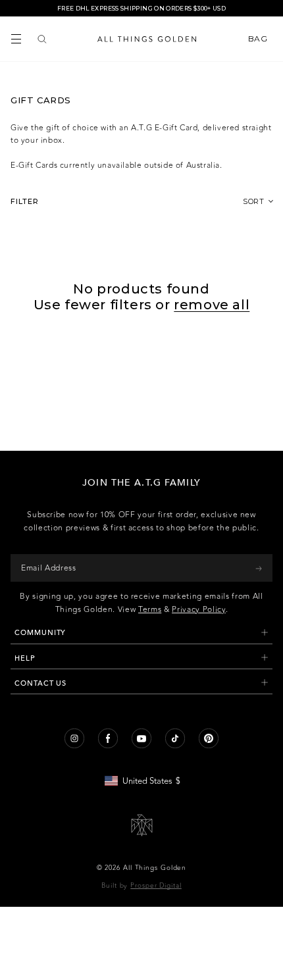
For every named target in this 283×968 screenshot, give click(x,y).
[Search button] (42, 38)
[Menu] (16, 38)
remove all (211, 305)
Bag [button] (259, 38)
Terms (149, 609)
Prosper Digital (156, 885)
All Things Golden (154, 868)
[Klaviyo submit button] (258, 568)
